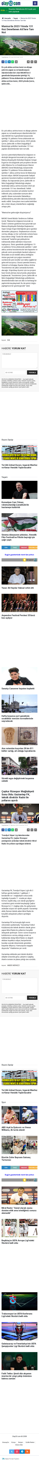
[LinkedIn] (9, 61)
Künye (13, 1442)
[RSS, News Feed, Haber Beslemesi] (27, 1451)
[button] (28, 61)
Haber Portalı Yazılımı (12, 1459)
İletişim (20, 1442)
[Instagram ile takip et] (17, 1451)
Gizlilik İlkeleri (30, 1442)
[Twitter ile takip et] (11, 1451)
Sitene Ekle (19, 1445)
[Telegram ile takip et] (22, 1451)
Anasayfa (7, 18)
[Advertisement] (19, 106)
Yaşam (15, 18)
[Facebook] (3, 61)
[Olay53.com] (11, 3)
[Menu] (35, 3)
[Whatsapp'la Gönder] (12, 61)
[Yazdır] (16, 61)
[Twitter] (6, 61)
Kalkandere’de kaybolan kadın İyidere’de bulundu (23, 10)
